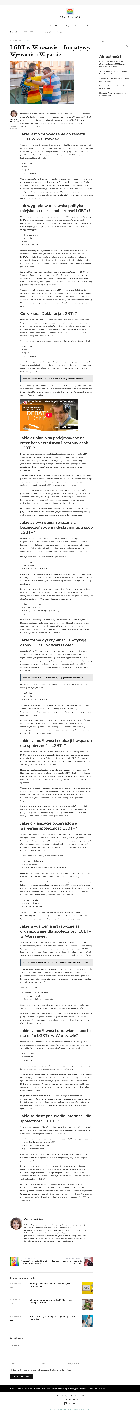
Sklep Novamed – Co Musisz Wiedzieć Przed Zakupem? (113, 72)
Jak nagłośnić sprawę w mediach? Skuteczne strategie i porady (51, 1301)
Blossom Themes (86, 1389)
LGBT (28, 40)
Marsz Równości (70, 17)
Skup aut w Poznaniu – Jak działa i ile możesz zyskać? (113, 94)
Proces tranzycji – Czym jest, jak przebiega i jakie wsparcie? (52, 1317)
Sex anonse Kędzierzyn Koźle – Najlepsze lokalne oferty (114, 87)
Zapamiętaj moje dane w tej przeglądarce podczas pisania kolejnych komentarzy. (42, 1370)
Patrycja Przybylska (14, 120)
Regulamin (67, 1409)
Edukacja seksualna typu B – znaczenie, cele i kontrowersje (51, 1285)
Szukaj (102, 41)
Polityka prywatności (81, 1409)
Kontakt (87, 26)
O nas (77, 26)
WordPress (102, 1389)
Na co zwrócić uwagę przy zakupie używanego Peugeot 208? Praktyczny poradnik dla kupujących (113, 64)
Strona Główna (55, 26)
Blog (67, 26)
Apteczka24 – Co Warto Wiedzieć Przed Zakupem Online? (114, 79)
